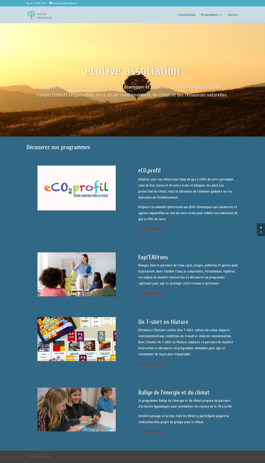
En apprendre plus (150, 229)
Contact (233, 15)
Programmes (209, 15)
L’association (187, 15)
